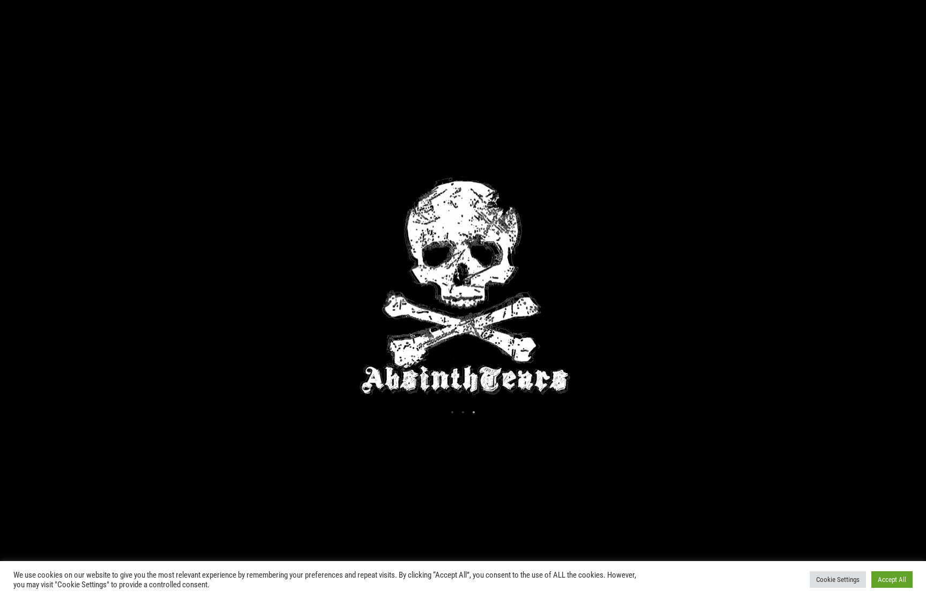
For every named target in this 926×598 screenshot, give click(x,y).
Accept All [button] (892, 580)
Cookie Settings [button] (838, 580)
